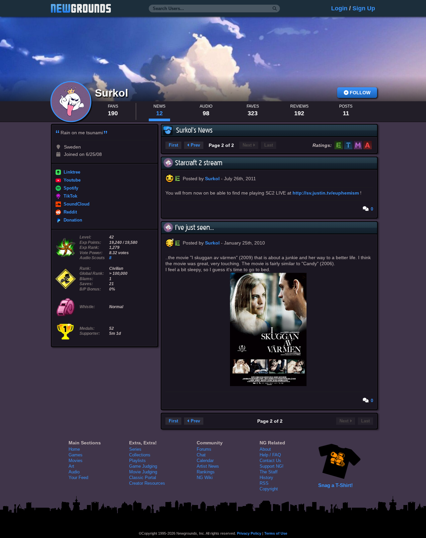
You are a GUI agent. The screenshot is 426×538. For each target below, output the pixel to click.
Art (71, 466)
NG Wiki (205, 477)
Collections (139, 454)
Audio (74, 471)
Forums (204, 449)
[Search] (275, 8)
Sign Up (363, 8)
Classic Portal (142, 477)
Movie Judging (143, 471)
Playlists (137, 460)
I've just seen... (194, 227)
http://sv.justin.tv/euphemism (326, 193)
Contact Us (270, 460)
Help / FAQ (270, 454)
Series (135, 449)
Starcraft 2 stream (198, 163)
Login (339, 8)
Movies (76, 460)
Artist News (208, 466)
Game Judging (143, 466)
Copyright (269, 488)
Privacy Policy (249, 533)
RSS (264, 483)
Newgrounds (81, 8)
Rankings (206, 471)
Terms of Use (275, 533)
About (265, 449)
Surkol (113, 93)
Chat (201, 454)
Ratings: (322, 145)
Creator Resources (147, 483)
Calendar (205, 460)
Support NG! (272, 466)
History (266, 477)
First (173, 145)
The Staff (269, 471)
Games (76, 454)
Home (74, 449)
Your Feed (78, 477)
